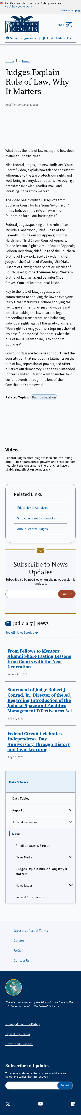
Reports (18, 810)
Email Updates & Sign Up (33, 845)
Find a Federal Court (60, 38)
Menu (61, 24)
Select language (21, 38)
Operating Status (17, 1034)
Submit (65, 1085)
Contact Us (21, 960)
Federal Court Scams (30, 897)
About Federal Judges (32, 529)
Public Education (44, 397)
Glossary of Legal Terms (31, 930)
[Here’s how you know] (40, 7)
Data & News (18, 782)
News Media (24, 857)
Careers (19, 940)
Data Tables (20, 798)
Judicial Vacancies (24, 822)
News (16, 834)
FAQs (17, 950)
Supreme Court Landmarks (36, 518)
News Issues (24, 885)
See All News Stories (19, 632)
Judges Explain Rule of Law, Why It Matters (41, 871)
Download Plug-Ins (19, 1044)
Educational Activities (32, 507)
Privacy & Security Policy (22, 1024)
